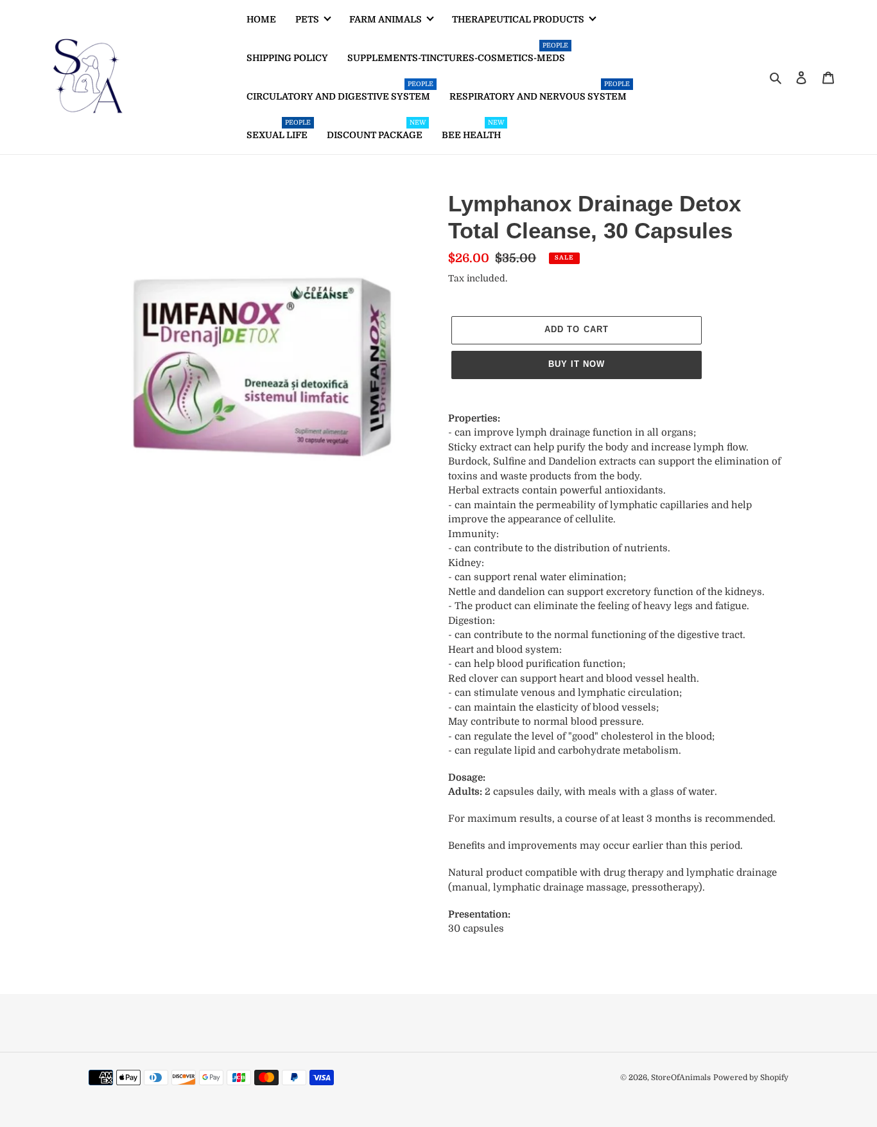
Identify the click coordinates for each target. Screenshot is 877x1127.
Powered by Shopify (750, 1077)
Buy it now (576, 364)
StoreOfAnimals (681, 1077)
